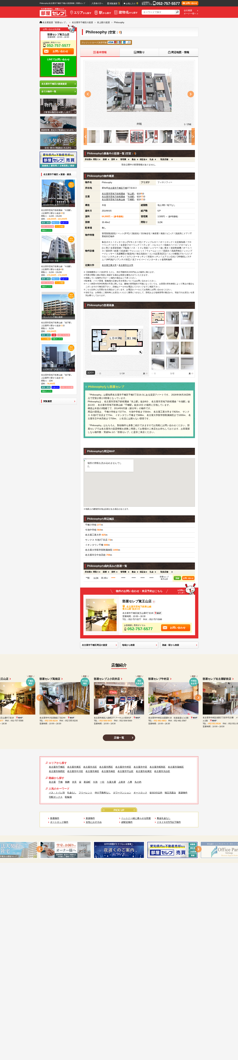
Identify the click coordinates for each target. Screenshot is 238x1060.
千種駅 (131, 199)
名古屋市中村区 (123, 767)
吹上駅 (131, 193)
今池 (95, 782)
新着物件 (54, 818)
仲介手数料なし (103, 792)
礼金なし (71, 792)
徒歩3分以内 (156, 792)
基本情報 (101, 52)
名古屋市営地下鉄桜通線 (113, 193)
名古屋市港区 (92, 771)
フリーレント (85, 792)
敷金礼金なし (163, 818)
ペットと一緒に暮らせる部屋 (136, 818)
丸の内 (138, 782)
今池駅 (131, 196)
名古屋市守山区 (125, 771)
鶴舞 (67, 782)
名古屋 (52, 782)
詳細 (177, 578)
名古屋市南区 (108, 771)
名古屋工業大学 (109, 265)
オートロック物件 (59, 822)
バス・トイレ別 (57, 792)
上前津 (121, 782)
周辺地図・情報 (180, 52)
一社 (102, 782)
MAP (159, 613)
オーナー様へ (190, 13)
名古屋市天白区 (162, 771)
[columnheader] (88, 159)
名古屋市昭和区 (157, 767)
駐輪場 (68, 797)
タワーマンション (122, 792)
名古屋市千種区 (115, 188)
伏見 (74, 782)
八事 (130, 782)
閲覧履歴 (115, 3)
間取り (141, 52)
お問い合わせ (188, 578)
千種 (125, 188)
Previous (88, 94)
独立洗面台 (170, 792)
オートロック (140, 792)
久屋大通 (111, 782)
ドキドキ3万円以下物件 (169, 822)
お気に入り (132, 3)
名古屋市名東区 (144, 771)
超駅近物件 (127, 822)
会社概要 (188, 10)
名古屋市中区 (140, 767)
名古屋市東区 (74, 767)
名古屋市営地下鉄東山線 (113, 199)
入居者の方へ (97, 3)
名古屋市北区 (90, 767)
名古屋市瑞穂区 (176, 767)
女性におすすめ (94, 822)
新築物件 (182, 792)
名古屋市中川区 (75, 771)
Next (190, 94)
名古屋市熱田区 (57, 771)
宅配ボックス (55, 797)
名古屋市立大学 (126, 265)
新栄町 (87, 782)
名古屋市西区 (106, 767)
